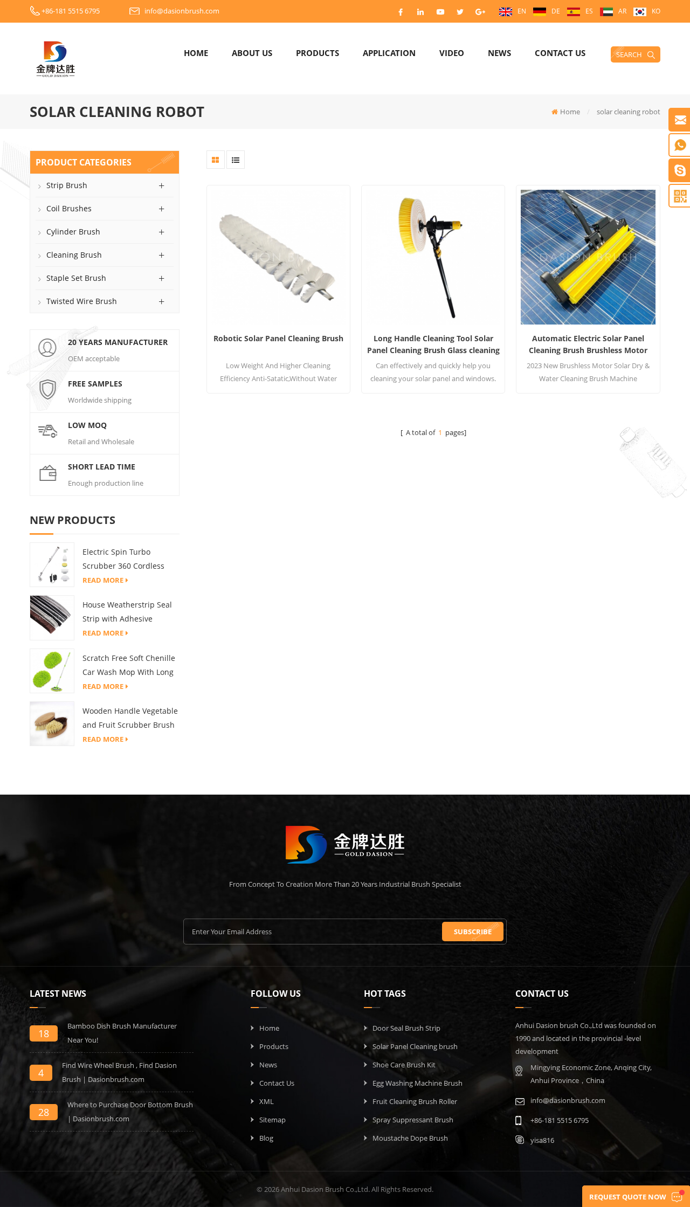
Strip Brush (66, 185)
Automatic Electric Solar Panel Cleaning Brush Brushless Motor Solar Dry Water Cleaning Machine (588, 344)
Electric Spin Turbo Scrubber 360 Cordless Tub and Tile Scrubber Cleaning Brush (123, 560)
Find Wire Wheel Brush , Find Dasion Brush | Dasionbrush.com (119, 1072)
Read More (102, 580)
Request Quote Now (627, 1197)
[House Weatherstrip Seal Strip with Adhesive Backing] (52, 617)
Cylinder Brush (73, 231)
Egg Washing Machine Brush (417, 1083)
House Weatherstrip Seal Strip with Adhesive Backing (127, 612)
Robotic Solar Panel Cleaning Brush (278, 338)
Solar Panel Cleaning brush (415, 1046)
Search (629, 54)
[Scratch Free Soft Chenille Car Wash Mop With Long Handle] (52, 670)
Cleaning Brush (74, 255)
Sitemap (272, 1120)
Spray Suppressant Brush (412, 1120)
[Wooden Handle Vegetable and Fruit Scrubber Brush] (52, 723)
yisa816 (542, 1140)
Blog (266, 1138)
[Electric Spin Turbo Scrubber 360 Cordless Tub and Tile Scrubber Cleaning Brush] (52, 564)
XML (266, 1101)
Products (317, 52)
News (499, 52)
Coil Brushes (69, 208)
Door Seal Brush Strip (406, 1028)
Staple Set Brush (76, 278)
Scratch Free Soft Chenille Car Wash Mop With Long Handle (128, 666)
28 (43, 1112)
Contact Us (560, 52)
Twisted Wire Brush (81, 301)
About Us (252, 52)
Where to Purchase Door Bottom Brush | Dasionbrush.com (130, 1111)
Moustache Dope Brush (410, 1138)
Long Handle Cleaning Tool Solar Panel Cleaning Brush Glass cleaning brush (433, 344)
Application (389, 52)
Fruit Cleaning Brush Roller (414, 1101)
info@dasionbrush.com (181, 11)
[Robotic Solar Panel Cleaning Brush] (278, 257)
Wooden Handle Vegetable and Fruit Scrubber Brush (130, 718)
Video (451, 52)
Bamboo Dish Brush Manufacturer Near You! (122, 1033)
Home (196, 52)
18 (43, 1033)
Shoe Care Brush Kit (404, 1065)
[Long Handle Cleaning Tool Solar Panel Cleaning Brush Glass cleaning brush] (433, 257)
